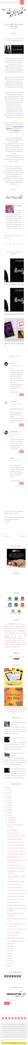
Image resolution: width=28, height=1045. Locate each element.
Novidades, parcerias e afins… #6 (16, 842)
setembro (10, 943)
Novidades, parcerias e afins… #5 (16, 857)
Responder (21, 394)
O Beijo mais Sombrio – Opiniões (15, 851)
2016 (7, 802)
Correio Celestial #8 (12, 935)
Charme (12, 626)
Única (18, 647)
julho (8, 948)
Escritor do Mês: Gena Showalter (15, 896)
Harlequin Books (15, 633)
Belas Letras (20, 624)
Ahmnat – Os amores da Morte (15, 845)
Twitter (14, 228)
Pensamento (7, 640)
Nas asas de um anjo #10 (13, 865)
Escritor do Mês (15, 235)
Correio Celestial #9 (12, 830)
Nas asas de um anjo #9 (13, 902)
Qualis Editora (20, 640)
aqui (18, 176)
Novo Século (18, 638)
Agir (5, 624)
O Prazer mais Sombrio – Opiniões (16, 836)
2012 (7, 812)
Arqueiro (11, 624)
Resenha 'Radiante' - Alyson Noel (15, 899)
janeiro (9, 963)
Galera (21, 631)
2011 (7, 815)
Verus (14, 647)
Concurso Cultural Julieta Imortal (15, 881)
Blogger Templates (7, 1024)
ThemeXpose (18, 1024)
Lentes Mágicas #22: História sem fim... (17, 848)
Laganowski (14, 431)
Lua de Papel (16, 635)
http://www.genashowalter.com (13, 155)
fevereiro (9, 961)
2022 (7, 790)
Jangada (6, 635)
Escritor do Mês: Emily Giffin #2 (15, 314)
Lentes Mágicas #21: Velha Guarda (16, 868)
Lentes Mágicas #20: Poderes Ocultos (17, 890)
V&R (5, 647)
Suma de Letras (9, 645)
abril (8, 956)
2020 (7, 793)
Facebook (8, 228)
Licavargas (18, 206)
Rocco (19, 642)
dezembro (10, 817)
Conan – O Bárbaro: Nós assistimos (16, 941)
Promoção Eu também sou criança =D (17, 893)
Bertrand (7, 626)
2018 (7, 797)
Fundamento (15, 631)
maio (8, 953)
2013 (7, 810)
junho (8, 951)
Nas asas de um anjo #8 (13, 932)
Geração (6, 633)
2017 (7, 800)
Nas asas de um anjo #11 (13, 833)
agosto (9, 946)
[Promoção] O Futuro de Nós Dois (19, 769)
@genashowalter (12, 159)
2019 (7, 795)
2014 (7, 807)
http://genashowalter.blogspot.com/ (14, 143)
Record (13, 642)
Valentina (9, 647)
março (9, 958)
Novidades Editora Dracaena (14, 839)
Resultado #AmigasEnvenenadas (15, 938)
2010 (7, 965)
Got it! (14, 1043)
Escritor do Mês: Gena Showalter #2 (16, 854)
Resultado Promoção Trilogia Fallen (16, 905)
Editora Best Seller (18, 628)
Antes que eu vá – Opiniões (14, 887)
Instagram (19, 228)
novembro (10, 820)
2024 (7, 788)
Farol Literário (8, 631)
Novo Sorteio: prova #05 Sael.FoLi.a (16, 929)
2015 (7, 805)
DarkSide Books (8, 628)
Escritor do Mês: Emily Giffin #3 (15, 284)
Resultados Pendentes (13, 884)
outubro (9, 822)
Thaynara (13, 401)
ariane (12, 363)
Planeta (14, 640)
